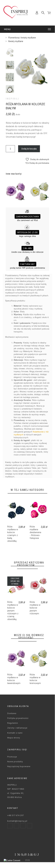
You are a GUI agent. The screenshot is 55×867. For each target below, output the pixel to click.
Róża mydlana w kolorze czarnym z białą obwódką (12, 533)
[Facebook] (9, 825)
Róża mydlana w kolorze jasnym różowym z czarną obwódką (12, 611)
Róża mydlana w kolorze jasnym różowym (35, 608)
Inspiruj (12, 99)
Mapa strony (13, 738)
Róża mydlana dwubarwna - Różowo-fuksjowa (35, 532)
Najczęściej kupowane (18, 766)
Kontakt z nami (15, 733)
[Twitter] (23, 825)
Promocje (12, 757)
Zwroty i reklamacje (17, 728)
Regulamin (12, 723)
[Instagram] (16, 825)
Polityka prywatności (17, 718)
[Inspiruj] (16, 12)
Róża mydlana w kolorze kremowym (35, 679)
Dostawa (11, 713)
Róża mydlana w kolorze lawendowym (13, 679)
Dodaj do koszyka (29, 148)
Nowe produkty (15, 761)
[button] (37, 159)
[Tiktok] (29, 825)
